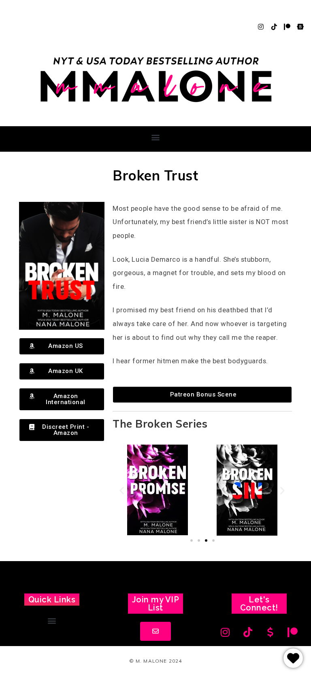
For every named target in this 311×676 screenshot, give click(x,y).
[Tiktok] (274, 26)
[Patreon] (287, 26)
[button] (155, 137)
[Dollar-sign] (270, 632)
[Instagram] (260, 26)
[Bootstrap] (300, 26)
